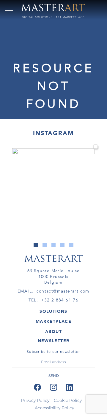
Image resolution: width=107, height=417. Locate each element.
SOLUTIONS (53, 311)
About (53, 331)
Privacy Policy (35, 400)
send (53, 375)
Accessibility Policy (54, 408)
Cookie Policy (68, 400)
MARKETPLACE (53, 321)
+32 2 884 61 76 (59, 300)
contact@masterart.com (63, 291)
